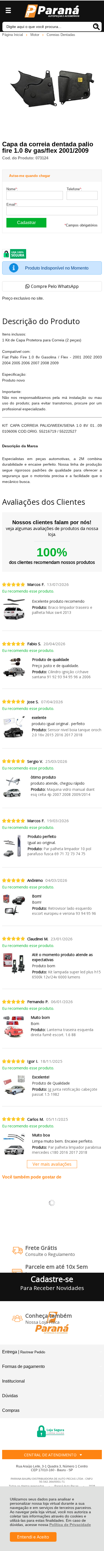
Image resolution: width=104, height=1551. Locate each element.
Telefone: (74, 189)
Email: (12, 204)
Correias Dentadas (61, 35)
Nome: (12, 189)
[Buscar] (96, 26)
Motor (35, 35)
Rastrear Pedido (32, 1352)
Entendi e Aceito (33, 1537)
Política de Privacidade (70, 1525)
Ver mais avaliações (52, 1164)
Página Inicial (13, 35)
